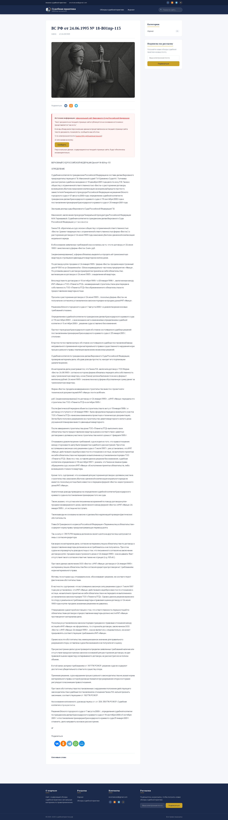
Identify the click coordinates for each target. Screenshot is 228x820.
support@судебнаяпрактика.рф (89, 136)
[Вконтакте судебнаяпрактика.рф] (168, 2)
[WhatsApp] (75, 743)
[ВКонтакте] (57, 743)
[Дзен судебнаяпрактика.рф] (180, 2)
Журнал (131, 9)
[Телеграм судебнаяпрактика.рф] (176, 2)
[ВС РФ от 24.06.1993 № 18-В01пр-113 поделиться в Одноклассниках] (71, 106)
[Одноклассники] (63, 743)
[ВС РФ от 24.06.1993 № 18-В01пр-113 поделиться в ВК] (66, 106)
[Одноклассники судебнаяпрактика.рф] (172, 2)
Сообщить (62, 145)
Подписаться (163, 64)
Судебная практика (64, 9)
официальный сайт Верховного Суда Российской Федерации (102, 118)
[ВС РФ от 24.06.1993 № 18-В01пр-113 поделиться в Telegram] (77, 106)
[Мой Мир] (82, 743)
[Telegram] (69, 743)
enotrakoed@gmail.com (78, 3)
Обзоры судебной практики (112, 9)
